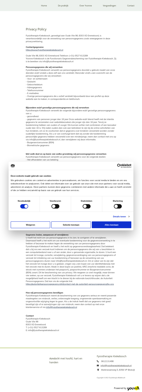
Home (44, 5)
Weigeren (30, 225)
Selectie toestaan (71, 225)
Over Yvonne (85, 5)
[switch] (55, 206)
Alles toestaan (111, 225)
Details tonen (119, 216)
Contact (130, 5)
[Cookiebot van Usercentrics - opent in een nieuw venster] (119, 166)
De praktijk (63, 5)
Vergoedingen (109, 5)
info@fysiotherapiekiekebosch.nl (61, 307)
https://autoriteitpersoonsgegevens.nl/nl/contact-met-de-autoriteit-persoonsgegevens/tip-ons (70, 284)
